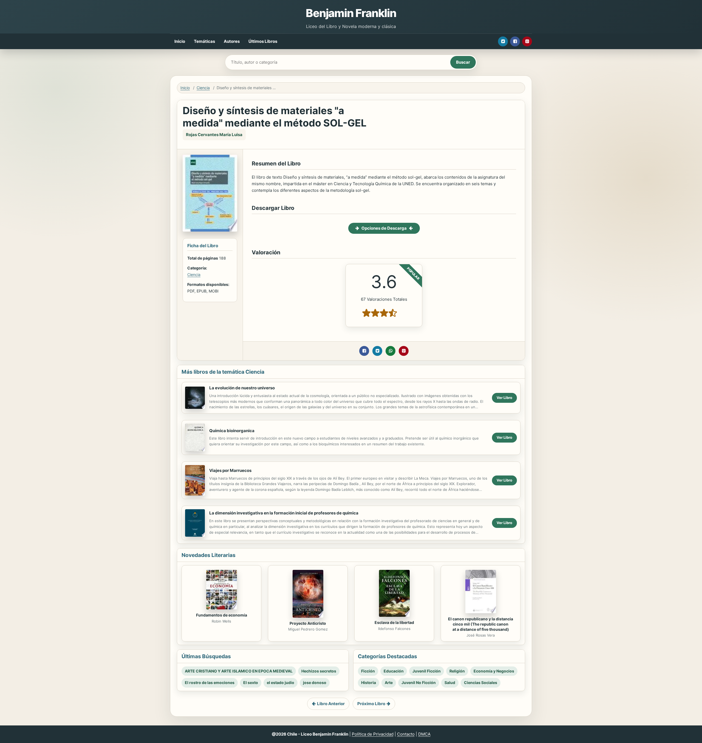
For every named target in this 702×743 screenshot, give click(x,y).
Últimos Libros (262, 41)
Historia (368, 682)
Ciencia (203, 87)
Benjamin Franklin (351, 13)
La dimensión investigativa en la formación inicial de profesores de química (283, 513)
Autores (232, 41)
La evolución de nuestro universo (242, 387)
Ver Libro (504, 397)
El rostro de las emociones (209, 682)
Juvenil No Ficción (418, 682)
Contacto (406, 734)
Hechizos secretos (318, 671)
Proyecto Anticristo (308, 623)
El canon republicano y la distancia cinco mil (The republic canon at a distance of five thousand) (480, 624)
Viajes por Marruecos (230, 470)
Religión (457, 671)
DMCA (424, 734)
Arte (389, 682)
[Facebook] (515, 41)
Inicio (179, 41)
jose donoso (314, 682)
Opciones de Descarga (384, 228)
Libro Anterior (331, 703)
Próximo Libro (371, 703)
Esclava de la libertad (394, 622)
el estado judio (280, 682)
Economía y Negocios (494, 671)
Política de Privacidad (373, 734)
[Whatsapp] (390, 351)
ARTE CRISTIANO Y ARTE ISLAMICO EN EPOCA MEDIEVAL (239, 671)
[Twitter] (503, 41)
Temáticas (204, 41)
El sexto (250, 682)
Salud (450, 682)
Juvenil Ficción (426, 671)
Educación (394, 671)
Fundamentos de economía (221, 615)
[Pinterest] (527, 41)
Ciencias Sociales (480, 682)
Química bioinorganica (231, 430)
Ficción (368, 671)
